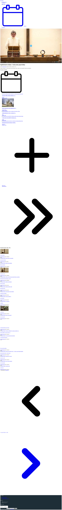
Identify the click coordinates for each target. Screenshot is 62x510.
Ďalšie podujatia (4, 186)
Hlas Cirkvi (1, 0)
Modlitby (4, 4)
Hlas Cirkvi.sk (12, 509)
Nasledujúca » (7, 370)
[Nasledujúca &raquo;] (31, 493)
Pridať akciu (3, 185)
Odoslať (16, 508)
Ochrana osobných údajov (5, 498)
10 (5, 432)
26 (7, 432)
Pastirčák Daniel (4, 66)
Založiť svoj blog (4, 497)
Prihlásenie (3, 27)
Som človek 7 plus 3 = (3, 508)
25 (6, 432)
